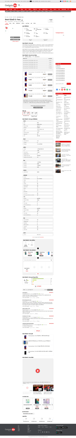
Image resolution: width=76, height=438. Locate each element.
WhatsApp (46, 431)
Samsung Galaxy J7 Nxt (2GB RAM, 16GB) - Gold (36, 72)
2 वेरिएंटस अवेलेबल (15, 41)
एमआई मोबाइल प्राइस (42, 421)
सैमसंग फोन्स (14, 17)
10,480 (30, 96)
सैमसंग (6, 21)
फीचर (26, 9)
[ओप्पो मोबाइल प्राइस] (34, 419)
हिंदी (13, 1)
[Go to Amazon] (26, 74)
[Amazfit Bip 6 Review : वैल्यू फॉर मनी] (63, 172)
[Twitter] (59, 89)
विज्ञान (35, 11)
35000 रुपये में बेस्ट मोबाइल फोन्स (60, 78)
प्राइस (10, 23)
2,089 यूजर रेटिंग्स (10, 21)
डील (59, 9)
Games (33, 1)
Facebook (38, 431)
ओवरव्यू (7, 23)
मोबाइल (7, 11)
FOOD (21, 1)
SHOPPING (36, 1)
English (39, 427)
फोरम (51, 9)
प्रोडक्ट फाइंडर (45, 9)
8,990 (30, 74)
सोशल (42, 11)
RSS (18, 425)
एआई (16, 9)
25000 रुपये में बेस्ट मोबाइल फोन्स (60, 75)
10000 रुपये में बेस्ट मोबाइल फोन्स (60, 68)
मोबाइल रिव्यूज (58, 141)
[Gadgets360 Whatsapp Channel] (67, 89)
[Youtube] (62, 89)
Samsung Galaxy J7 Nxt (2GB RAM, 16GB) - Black (37, 77)
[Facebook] (57, 89)
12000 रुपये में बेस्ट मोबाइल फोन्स (60, 70)
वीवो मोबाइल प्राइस (49, 421)
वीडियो (30, 9)
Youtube (42, 431)
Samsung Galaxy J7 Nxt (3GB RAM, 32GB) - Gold (36, 83)
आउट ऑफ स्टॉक (50, 74)
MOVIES (15, 1)
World (8, 1)
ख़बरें (31, 23)
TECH (31, 1)
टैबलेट (11, 11)
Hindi (43, 427)
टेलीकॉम (31, 11)
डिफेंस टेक (35, 9)
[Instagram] (65, 89)
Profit (11, 1)
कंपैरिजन (23, 23)
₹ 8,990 (50, 19)
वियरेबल (46, 11)
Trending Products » (60, 32)
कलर (33, 56)
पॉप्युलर (65, 95)
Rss (48, 431)
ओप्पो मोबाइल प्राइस (34, 421)
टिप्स (27, 11)
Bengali (46, 427)
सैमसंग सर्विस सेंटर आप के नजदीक (28, 413)
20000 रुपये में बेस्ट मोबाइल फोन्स (60, 73)
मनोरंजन (18, 11)
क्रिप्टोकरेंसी (64, 9)
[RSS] (70, 1)
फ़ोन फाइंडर (10, 17)
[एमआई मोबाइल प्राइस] (41, 419)
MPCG (46, 1)
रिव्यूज (22, 9)
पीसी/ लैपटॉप (22, 11)
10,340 (30, 90)
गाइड (39, 9)
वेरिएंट (14, 23)
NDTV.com (29, 430)
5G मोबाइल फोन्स (58, 65)
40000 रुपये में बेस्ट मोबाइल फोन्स (60, 80)
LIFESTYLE (24, 1)
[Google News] (70, 89)
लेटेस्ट (57, 95)
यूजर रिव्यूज (27, 23)
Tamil (50, 427)
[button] (52, 254)
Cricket (18, 1)
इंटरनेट (39, 11)
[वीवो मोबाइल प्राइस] (49, 419)
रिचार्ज (55, 9)
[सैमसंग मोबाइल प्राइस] (26, 419)
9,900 (30, 79)
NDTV (6, 1)
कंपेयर (13, 37)
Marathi (49, 1)
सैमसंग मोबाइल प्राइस (26, 421)
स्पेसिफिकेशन (18, 23)
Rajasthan (43, 1)
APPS (39, 1)
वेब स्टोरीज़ (51, 11)
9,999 (30, 85)
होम (6, 9)
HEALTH (28, 1)
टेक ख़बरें (10, 9)
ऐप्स (14, 11)
